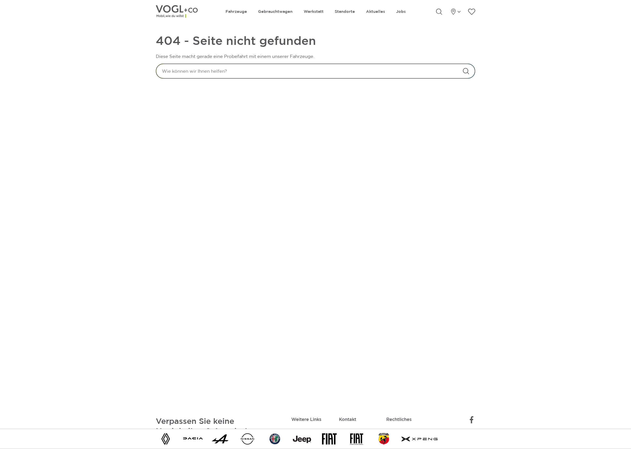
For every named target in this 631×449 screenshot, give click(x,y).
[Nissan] (247, 438)
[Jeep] (302, 438)
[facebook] (471, 419)
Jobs (401, 11)
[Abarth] (384, 438)
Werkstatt (314, 11)
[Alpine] (220, 438)
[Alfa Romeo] (275, 438)
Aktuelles (375, 11)
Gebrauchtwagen (275, 11)
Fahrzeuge (236, 11)
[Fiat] (329, 438)
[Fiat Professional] (357, 438)
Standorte (345, 11)
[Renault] (165, 438)
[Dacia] (193, 438)
